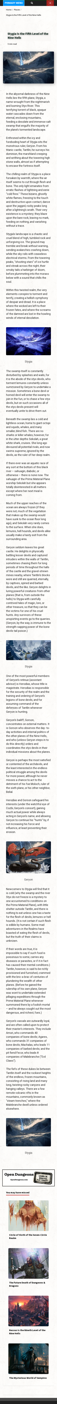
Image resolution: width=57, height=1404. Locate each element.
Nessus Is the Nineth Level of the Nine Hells (28, 1311)
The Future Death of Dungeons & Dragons (28, 1263)
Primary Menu (14, 3)
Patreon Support (50, 3)
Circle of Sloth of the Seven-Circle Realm (28, 1215)
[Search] (32, 3)
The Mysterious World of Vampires (28, 1358)
